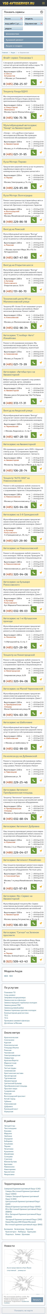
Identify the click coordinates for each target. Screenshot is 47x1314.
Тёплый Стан (9, 1126)
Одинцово (31, 1232)
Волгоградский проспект (14, 1096)
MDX (6, 976)
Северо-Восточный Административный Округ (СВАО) (22, 1192)
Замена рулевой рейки (14, 1008)
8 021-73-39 (15, 364)
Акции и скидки (14, 45)
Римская (7, 1050)
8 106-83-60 (15, 924)
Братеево (8, 1164)
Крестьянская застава (13, 1073)
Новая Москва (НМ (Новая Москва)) (20, 1222)
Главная (5, 52)
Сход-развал (9, 995)
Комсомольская (11, 1045)
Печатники (8, 1149)
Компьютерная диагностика (16, 1013)
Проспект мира (10, 1088)
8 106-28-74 (15, 470)
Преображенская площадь (15, 1086)
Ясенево (7, 1131)
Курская (7, 1042)
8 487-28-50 (15, 436)
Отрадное (8, 1138)
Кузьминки (8, 1151)
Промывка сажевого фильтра (17, 1020)
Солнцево (8, 1156)
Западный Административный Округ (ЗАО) (23, 1219)
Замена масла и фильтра (15, 1000)
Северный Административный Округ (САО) (22, 1188)
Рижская (7, 1093)
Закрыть (37, 1299)
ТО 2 (6, 1015)
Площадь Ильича (11, 1047)
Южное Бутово (10, 1161)
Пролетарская (10, 1076)
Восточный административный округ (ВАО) (23, 1224)
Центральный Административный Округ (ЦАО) (22, 1202)
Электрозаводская (12, 1055)
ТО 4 (6, 1018)
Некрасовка (9, 1174)
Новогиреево (10, 1169)
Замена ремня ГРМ (12, 1005)
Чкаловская (9, 1053)
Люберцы (22, 1232)
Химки (17, 1234)
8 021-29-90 (15, 540)
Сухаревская (9, 1091)
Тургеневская (10, 1078)
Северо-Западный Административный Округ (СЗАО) (22, 1197)
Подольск (9, 1234)
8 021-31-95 (15, 154)
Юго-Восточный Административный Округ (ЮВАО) (23, 1210)
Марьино (8, 1133)
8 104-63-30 (15, 714)
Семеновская (10, 1071)
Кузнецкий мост (11, 1109)
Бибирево (8, 1141)
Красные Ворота (11, 1060)
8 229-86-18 (15, 221)
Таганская (8, 1065)
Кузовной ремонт (14, 39)
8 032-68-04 (15, 818)
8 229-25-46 (15, 782)
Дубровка (8, 1106)
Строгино (8, 1159)
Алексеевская (10, 1104)
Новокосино (9, 1167)
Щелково (26, 1234)
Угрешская (8, 1111)
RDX (11, 976)
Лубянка (7, 1101)
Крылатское (9, 1172)
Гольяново (8, 1144)
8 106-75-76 (15, 117)
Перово (7, 1146)
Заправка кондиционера (14, 997)
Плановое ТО (9, 992)
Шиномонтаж (12, 33)
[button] (23, 1310)
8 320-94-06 (15, 506)
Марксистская (10, 1063)
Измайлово (9, 1154)
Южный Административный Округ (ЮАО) (22, 1206)
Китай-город (9, 1099)
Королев (29, 1229)
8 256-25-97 (15, 83)
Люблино (8, 1136)
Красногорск (10, 1232)
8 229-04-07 (15, 852)
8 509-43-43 (15, 961)
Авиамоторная (10, 1081)
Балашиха (8, 1229)
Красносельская (11, 1037)
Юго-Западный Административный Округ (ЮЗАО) (23, 1215)
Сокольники (9, 1040)
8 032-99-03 (15, 610)
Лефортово (9, 1058)
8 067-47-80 (15, 257)
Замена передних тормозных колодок (20, 1002)
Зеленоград (19, 1229)
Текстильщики (10, 1128)
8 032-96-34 (15, 327)
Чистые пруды (10, 1068)
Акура (13, 52)
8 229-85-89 (15, 187)
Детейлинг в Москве (13, 1023)
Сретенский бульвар (13, 1083)
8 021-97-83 (15, 888)
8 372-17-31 (14, 402)
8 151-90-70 (15, 291)
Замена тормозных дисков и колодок (20, 1010)
